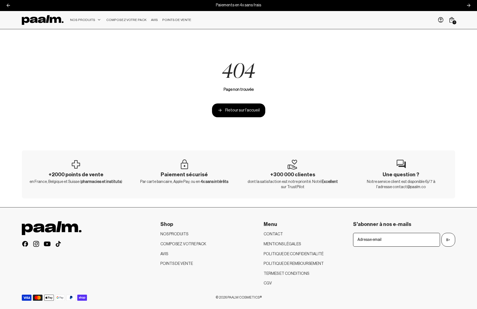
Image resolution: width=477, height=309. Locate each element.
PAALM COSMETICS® (244, 297)
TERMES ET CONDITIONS (286, 274)
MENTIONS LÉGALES (282, 244)
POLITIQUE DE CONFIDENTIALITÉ (294, 254)
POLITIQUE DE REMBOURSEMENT (294, 264)
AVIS (164, 254)
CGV (268, 283)
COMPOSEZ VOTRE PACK (183, 244)
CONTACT (273, 234)
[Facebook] (25, 244)
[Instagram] (36, 244)
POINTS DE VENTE (176, 264)
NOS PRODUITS (174, 234)
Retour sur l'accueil (239, 110)
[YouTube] (47, 244)
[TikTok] (58, 244)
